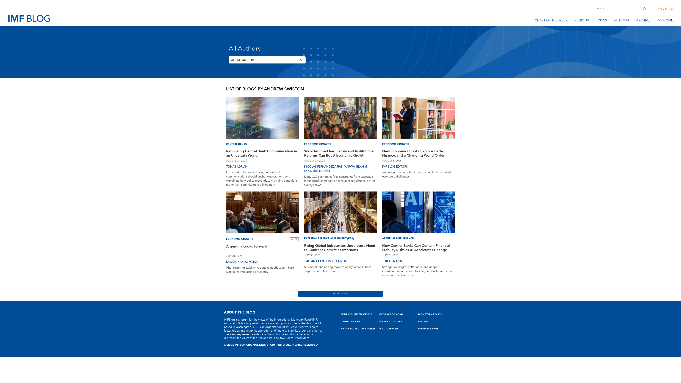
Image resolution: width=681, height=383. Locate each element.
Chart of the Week (551, 21)
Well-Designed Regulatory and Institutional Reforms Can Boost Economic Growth (339, 154)
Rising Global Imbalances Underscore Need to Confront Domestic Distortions (339, 248)
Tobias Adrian (236, 166)
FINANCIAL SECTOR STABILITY (358, 329)
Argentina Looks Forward (246, 246)
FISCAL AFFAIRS (388, 329)
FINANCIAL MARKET (391, 321)
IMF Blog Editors (395, 166)
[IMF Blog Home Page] (29, 18)
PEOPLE (423, 321)
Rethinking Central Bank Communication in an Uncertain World (261, 154)
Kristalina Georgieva (242, 261)
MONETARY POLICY (430, 314)
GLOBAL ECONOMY (391, 314)
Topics (601, 21)
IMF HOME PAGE (428, 329)
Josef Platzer (335, 261)
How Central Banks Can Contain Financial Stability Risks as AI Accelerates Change (416, 248)
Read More (302, 337)
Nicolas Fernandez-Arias (323, 166)
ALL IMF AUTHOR (242, 60)
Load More (340, 294)
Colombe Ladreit (317, 170)
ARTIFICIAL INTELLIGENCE (356, 314)
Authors (621, 21)
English (663, 9)
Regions (582, 21)
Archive (643, 21)
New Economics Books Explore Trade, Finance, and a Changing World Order (413, 154)
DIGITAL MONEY (350, 321)
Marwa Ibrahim (355, 166)
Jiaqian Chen (314, 261)
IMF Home (665, 21)
